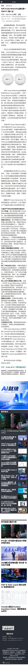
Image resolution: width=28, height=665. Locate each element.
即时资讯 (4, 412)
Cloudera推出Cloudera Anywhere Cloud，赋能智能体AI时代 (8, 451)
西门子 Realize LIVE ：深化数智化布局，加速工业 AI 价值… (9, 477)
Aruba (8, 367)
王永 (19, 14)
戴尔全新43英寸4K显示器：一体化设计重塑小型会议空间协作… (9, 510)
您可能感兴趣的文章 (9, 522)
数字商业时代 (21, 367)
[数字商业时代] (14, 2)
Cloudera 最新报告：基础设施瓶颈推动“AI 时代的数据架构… (8, 484)
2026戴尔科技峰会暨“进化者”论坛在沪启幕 (8, 438)
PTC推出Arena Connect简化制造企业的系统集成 (9, 497)
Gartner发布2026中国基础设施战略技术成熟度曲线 (9, 464)
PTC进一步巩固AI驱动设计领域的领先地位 (13, 432)
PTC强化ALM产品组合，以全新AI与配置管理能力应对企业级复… (9, 457)
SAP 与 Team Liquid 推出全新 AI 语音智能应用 (8, 444)
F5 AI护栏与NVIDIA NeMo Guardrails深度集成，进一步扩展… (9, 503)
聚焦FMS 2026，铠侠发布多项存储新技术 (8, 490)
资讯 (2, 6)
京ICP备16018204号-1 (8, 654)
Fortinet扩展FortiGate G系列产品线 (9, 471)
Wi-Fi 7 (13, 367)
